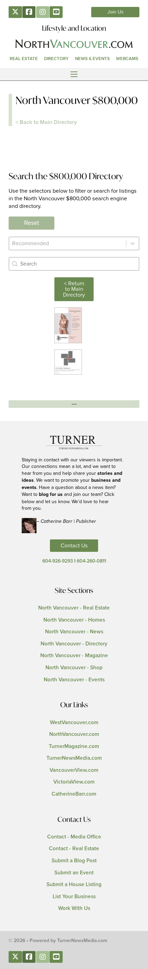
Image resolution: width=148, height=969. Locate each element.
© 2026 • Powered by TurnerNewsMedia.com (58, 941)
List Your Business (74, 896)
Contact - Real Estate (74, 848)
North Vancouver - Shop (74, 667)
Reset (31, 223)
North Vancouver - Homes (74, 620)
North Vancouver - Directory (74, 644)
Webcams (127, 58)
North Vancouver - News (74, 632)
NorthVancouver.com (74, 734)
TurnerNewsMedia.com (74, 758)
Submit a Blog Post (74, 860)
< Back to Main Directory (46, 122)
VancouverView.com (74, 770)
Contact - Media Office (74, 837)
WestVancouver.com (74, 722)
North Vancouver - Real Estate (74, 608)
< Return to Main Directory (74, 289)
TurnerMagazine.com (74, 746)
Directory (56, 58)
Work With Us (74, 908)
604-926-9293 (57, 561)
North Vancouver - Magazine (74, 655)
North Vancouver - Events (74, 680)
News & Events (92, 58)
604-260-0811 (91, 561)
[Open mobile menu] (74, 74)
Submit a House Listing (74, 884)
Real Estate (24, 58)
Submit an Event (74, 873)
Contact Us (74, 545)
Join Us (115, 12)
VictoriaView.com (74, 782)
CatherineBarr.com (74, 794)
